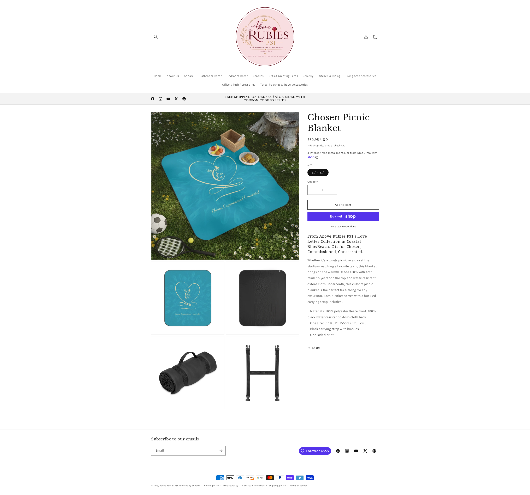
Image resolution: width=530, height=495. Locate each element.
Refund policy (211, 485)
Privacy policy (230, 485)
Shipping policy (277, 485)
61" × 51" (318, 172)
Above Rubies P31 (169, 485)
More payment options (343, 226)
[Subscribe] (220, 451)
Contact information (253, 485)
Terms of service (298, 485)
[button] (155, 36)
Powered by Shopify (189, 485)
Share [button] (316, 347)
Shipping (312, 145)
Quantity (312, 181)
